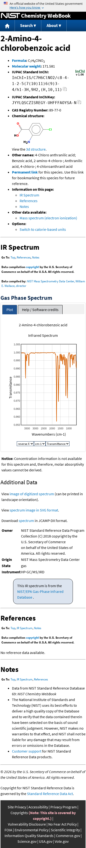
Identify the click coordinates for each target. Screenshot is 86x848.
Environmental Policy (31, 829)
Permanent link (25, 172)
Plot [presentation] (9, 309)
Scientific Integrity (65, 829)
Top (13, 257)
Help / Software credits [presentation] (40, 309)
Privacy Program (63, 807)
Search (26, 25)
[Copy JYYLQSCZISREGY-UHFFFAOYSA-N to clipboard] (79, 103)
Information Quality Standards (29, 835)
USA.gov (45, 841)
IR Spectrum (29, 195)
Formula (19, 60)
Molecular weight (26, 66)
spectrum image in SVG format (34, 510)
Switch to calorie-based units (43, 229)
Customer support (26, 751)
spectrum (26, 520)
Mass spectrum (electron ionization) (48, 218)
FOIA (8, 829)
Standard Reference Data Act (50, 793)
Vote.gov (62, 841)
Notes (24, 206)
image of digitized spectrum (32, 493)
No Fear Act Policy (62, 824)
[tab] (9, 309)
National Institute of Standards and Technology (10, 16)
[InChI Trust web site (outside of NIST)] (80, 75)
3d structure (36, 149)
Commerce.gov (68, 835)
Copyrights (19, 812)
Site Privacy (17, 807)
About (52, 25)
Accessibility (38, 807)
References (29, 200)
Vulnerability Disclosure (27, 824)
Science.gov (27, 841)
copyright (32, 267)
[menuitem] (7, 26)
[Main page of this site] (7, 26)
